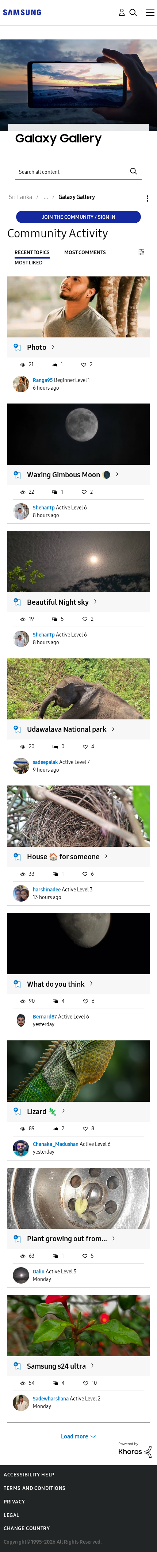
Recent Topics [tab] (32, 252)
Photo (36, 347)
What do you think (56, 984)
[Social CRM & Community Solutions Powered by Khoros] (135, 1449)
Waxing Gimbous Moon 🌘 (69, 474)
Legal (11, 1515)
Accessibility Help (29, 1475)
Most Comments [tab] (85, 252)
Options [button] (135, 198)
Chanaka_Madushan (55, 1144)
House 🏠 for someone (63, 856)
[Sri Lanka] (22, 11)
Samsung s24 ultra (56, 1366)
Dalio (39, 1272)
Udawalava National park (67, 729)
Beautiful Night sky (58, 602)
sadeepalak (45, 762)
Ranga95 (43, 380)
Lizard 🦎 (42, 1111)
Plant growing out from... (67, 1238)
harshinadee (47, 890)
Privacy (14, 1502)
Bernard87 (45, 1017)
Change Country (27, 1528)
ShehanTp (44, 508)
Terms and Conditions (35, 1488)
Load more (74, 1436)
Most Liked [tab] (28, 263)
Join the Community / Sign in (78, 217)
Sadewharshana (51, 1399)
